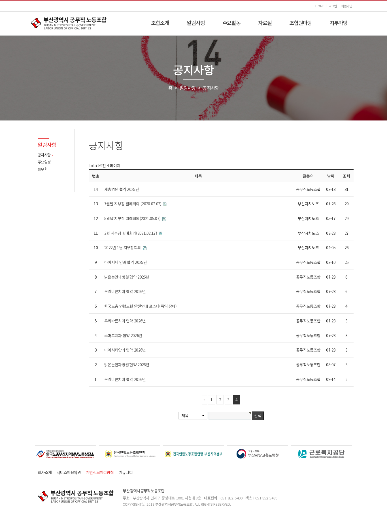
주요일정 (44, 162)
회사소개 (45, 472)
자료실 (265, 22)
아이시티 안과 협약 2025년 (125, 262)
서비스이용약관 (69, 472)
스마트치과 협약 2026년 (123, 335)
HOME (319, 6)
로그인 (332, 6)
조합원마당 (300, 22)
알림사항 (196, 22)
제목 (185, 415)
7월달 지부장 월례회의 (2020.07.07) (133, 203)
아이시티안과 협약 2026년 (125, 350)
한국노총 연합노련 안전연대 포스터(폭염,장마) (140, 306)
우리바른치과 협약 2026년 (125, 291)
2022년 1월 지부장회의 (123, 247)
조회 (346, 176)
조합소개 (160, 22)
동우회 (42, 169)
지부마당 (338, 22)
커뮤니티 (126, 472)
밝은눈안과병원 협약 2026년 (126, 277)
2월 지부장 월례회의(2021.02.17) (131, 233)
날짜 (331, 176)
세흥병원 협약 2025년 (121, 189)
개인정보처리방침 (100, 472)
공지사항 (44, 155)
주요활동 (231, 22)
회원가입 (346, 6)
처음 (204, 399)
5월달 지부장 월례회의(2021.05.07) (132, 218)
